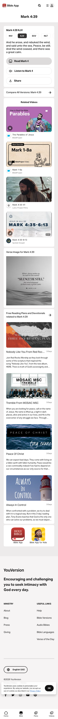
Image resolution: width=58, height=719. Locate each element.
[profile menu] (50, 5)
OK (49, 688)
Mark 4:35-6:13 (22, 239)
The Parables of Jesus (25, 134)
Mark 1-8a (19, 169)
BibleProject (17, 138)
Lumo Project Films (20, 208)
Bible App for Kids (38, 542)
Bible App (18, 542)
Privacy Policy (35, 690)
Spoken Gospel (18, 243)
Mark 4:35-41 (21, 204)
